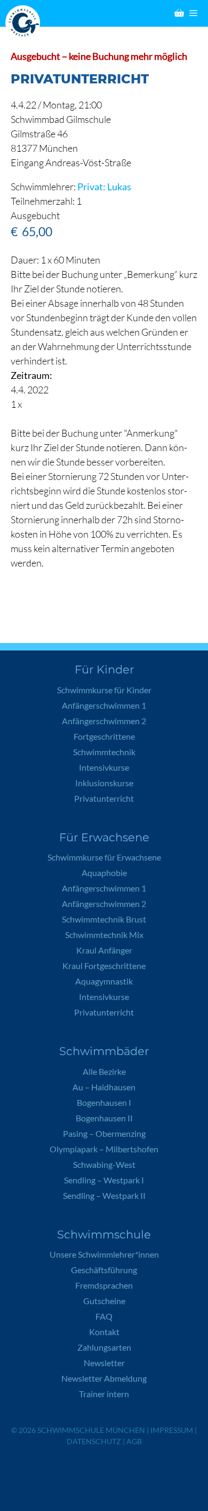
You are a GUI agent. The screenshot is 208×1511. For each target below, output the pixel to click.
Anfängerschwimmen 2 (104, 721)
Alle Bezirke (104, 1071)
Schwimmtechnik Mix (104, 934)
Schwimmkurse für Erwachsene (104, 857)
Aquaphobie (104, 872)
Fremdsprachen (104, 1285)
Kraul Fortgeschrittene (104, 965)
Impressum (171, 1430)
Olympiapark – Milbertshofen (104, 1149)
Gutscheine (104, 1301)
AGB (134, 1441)
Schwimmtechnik (104, 752)
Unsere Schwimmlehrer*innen (104, 1254)
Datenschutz (94, 1441)
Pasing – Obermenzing (104, 1133)
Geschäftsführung (104, 1270)
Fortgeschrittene (104, 736)
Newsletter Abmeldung (104, 1378)
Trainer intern (104, 1394)
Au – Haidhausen (104, 1087)
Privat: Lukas (104, 186)
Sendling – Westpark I (104, 1180)
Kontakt (104, 1332)
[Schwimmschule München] (25, 22)
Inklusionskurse (104, 783)
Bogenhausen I (104, 1102)
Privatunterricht (104, 798)
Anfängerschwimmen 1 (104, 705)
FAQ (104, 1316)
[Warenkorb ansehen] (179, 13)
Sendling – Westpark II (104, 1195)
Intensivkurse (104, 767)
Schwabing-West (104, 1164)
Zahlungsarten (104, 1347)
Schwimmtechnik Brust (104, 919)
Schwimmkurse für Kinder (104, 690)
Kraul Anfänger (104, 950)
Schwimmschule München (91, 1430)
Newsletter (104, 1363)
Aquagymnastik (104, 981)
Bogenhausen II (104, 1118)
